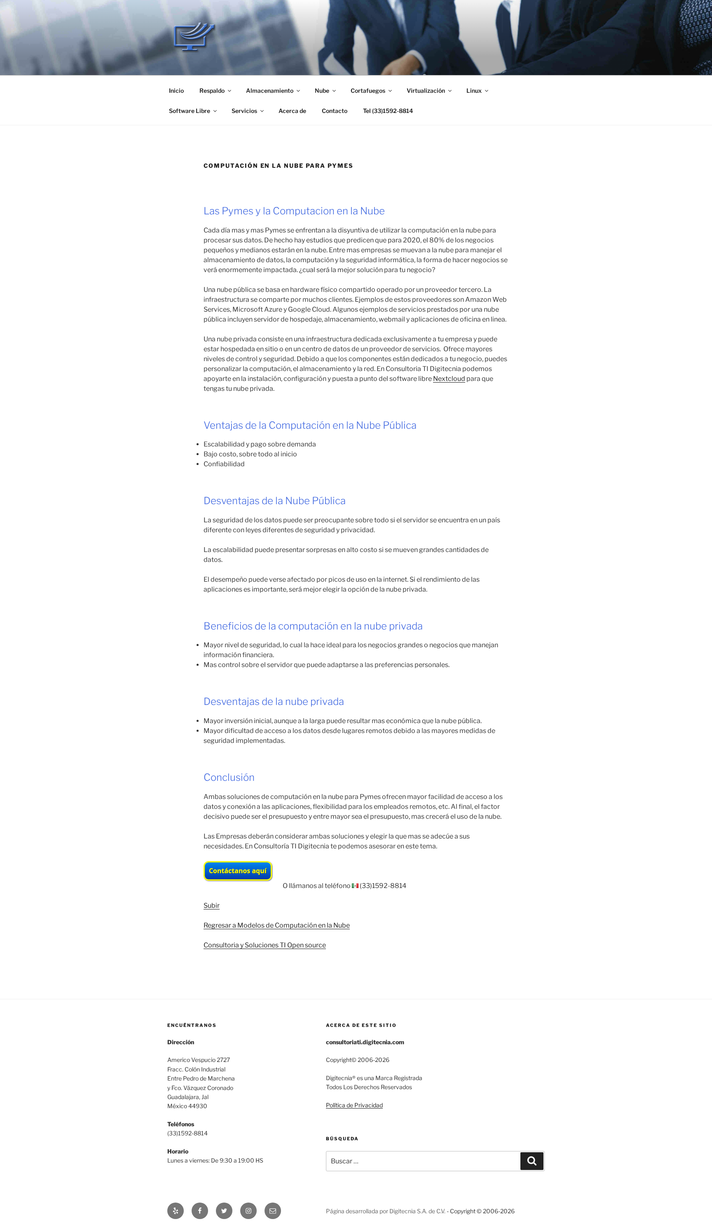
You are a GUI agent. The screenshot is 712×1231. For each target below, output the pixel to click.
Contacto (334, 110)
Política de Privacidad (354, 1105)
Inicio (176, 90)
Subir (212, 905)
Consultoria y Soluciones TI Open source (265, 945)
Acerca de (292, 110)
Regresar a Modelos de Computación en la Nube (277, 925)
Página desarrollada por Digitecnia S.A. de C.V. (385, 1211)
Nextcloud (449, 379)
